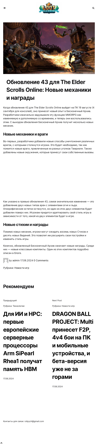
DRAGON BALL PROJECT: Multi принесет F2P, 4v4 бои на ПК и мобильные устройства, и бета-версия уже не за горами (72, 345)
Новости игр (21, 267)
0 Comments (41, 260)
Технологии (18, 306)
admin (16, 260)
